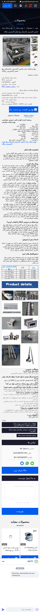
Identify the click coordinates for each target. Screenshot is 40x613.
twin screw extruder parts (27, 435)
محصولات (29, 28)
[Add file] (37, 609)
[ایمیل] (22, 463)
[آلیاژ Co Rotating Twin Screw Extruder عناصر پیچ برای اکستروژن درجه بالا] (29, 536)
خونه (36, 28)
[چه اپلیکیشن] (27, 463)
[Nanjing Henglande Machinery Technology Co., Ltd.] (29, 5)
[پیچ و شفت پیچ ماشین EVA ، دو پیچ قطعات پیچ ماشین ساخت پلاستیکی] (11, 536)
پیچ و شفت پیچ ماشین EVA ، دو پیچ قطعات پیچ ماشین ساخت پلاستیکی (11, 549)
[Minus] (3, 561)
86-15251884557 (9, 1)
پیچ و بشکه (19, 28)
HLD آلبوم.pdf (33, 417)
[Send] (3, 609)
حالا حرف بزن (6, 6)
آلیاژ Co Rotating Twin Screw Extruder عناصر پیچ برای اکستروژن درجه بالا (29, 549)
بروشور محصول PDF (9, 86)
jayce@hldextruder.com (30, 1)
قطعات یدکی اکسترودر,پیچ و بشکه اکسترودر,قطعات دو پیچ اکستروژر (24, 424)
